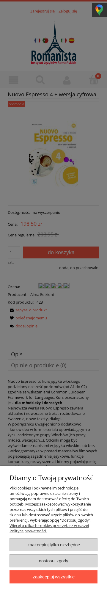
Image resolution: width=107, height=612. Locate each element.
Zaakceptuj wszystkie (54, 576)
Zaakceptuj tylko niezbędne (53, 544)
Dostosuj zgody (53, 560)
